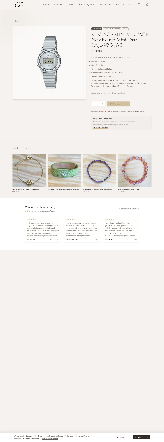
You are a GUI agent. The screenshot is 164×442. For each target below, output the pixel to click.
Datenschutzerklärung (50, 438)
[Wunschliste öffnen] (138, 4)
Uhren (71, 4)
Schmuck (58, 4)
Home (46, 4)
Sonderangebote (86, 4)
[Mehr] (102, 103)
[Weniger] (93, 103)
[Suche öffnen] (130, 4)
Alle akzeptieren (141, 437)
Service (119, 4)
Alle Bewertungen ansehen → (129, 208)
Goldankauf (105, 4)
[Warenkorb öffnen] (147, 4)
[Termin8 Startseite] (18, 4)
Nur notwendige (123, 437)
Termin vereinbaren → (100, 127)
